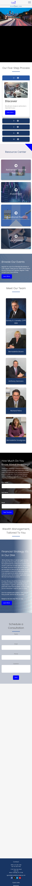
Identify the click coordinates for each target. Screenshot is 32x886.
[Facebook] (12, 878)
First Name (5, 482)
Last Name (5, 492)
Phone (16, 654)
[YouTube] (20, 878)
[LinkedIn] (17, 878)
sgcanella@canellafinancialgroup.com (16, 875)
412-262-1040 (17, 865)
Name (16, 634)
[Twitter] (14, 878)
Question (16, 664)
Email (3, 502)
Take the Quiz (7, 512)
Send (16, 677)
